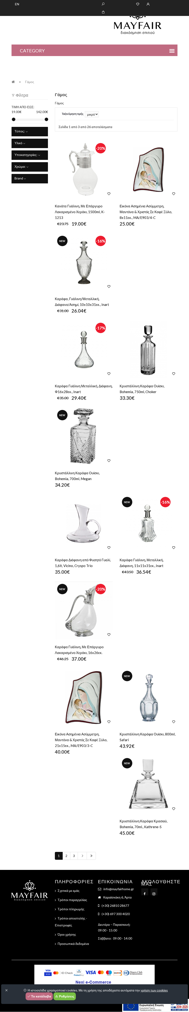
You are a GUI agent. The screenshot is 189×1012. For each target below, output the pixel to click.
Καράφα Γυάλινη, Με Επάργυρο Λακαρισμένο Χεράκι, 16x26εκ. (79, 650)
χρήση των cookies (154, 990)
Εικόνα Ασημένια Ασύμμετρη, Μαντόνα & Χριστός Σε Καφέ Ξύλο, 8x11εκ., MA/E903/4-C (146, 212)
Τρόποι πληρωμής (71, 909)
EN (17, 4)
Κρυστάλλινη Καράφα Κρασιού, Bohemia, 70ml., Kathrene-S (143, 824)
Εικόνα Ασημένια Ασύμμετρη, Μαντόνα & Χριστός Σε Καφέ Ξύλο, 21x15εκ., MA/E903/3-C (81, 740)
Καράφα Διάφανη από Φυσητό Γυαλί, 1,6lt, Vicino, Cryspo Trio (83, 563)
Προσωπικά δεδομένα (73, 944)
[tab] (30, 131)
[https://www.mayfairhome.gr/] (137, 3)
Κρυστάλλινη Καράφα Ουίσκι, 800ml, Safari (147, 737)
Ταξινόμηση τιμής (72, 114)
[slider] (13, 119)
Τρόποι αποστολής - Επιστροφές (71, 921)
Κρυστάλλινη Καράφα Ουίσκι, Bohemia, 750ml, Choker (142, 389)
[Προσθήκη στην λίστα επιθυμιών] (109, 194)
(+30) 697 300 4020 (116, 914)
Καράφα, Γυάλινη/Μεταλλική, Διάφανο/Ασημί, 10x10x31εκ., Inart (82, 302)
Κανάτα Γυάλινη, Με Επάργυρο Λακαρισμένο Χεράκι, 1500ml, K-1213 (80, 212)
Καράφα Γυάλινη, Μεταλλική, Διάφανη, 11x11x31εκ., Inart (141, 563)
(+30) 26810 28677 (115, 906)
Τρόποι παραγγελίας (72, 900)
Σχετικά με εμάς (69, 891)
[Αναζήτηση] (103, 3)
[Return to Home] (13, 81)
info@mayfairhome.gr (118, 889)
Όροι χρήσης (67, 934)
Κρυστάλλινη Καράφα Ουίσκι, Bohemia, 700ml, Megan (77, 476)
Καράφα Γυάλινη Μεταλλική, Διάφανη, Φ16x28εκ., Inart (83, 389)
